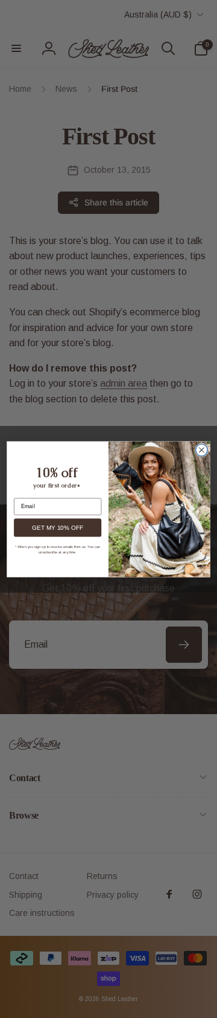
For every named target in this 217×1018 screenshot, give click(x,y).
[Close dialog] (202, 450)
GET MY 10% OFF (57, 527)
